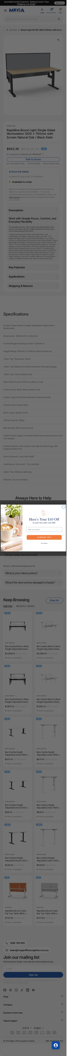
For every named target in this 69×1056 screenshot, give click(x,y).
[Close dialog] (63, 507)
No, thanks (44, 543)
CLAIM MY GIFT (44, 537)
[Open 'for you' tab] (56, 1045)
